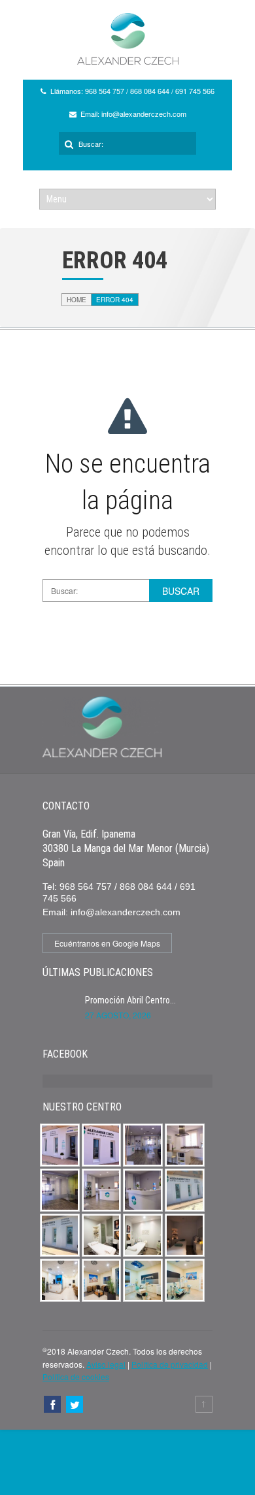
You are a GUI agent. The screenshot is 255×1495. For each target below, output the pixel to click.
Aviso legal (106, 1364)
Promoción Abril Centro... (130, 1000)
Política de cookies (75, 1376)
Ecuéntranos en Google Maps (107, 943)
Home (76, 299)
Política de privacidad (169, 1364)
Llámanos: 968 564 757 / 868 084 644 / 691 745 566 (132, 91)
